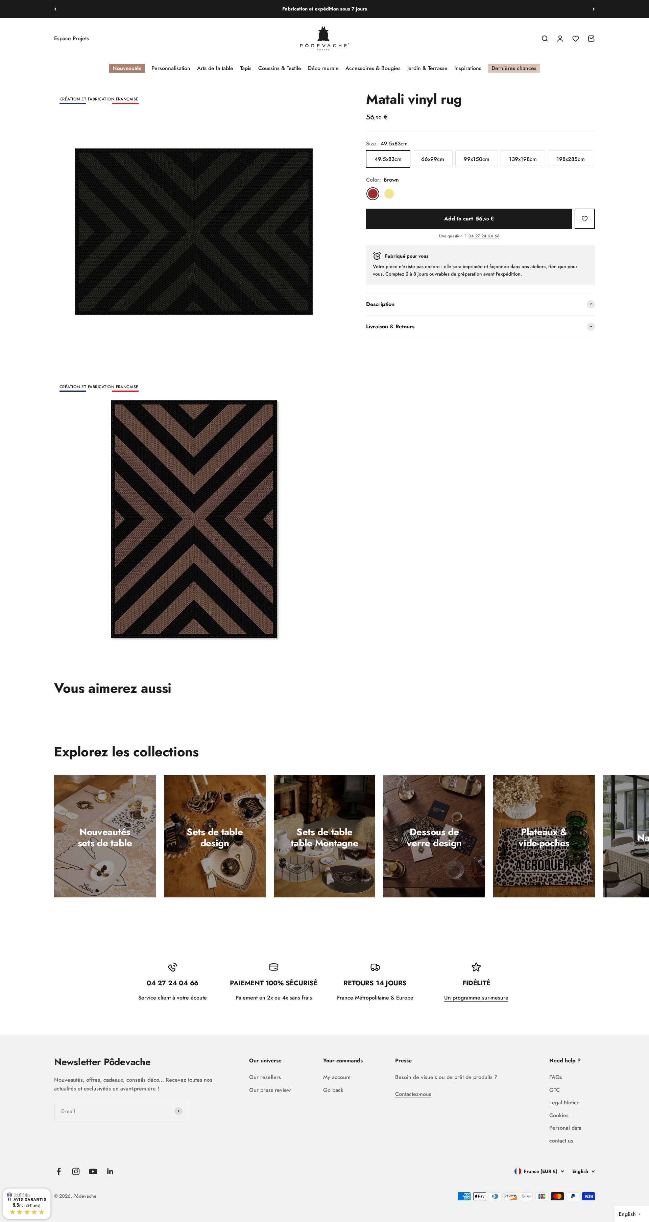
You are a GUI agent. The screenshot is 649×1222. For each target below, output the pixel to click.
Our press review (270, 1090)
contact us (561, 1141)
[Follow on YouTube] (93, 1171)
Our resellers (265, 1077)
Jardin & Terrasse (427, 68)
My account (337, 1077)
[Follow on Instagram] (75, 1171)
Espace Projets (71, 38)
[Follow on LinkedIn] (110, 1171)
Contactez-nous (413, 1094)
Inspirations (467, 68)
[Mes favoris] (585, 219)
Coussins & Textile (279, 68)
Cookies (559, 1115)
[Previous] (55, 9)
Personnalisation (170, 68)
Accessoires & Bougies (373, 68)
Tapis (245, 68)
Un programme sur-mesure (476, 998)
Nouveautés (127, 68)
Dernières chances (513, 68)
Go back (333, 1090)
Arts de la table (215, 68)
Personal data (565, 1128)
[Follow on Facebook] (58, 1171)
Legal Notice (564, 1102)
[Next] (594, 9)
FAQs (555, 1077)
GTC (554, 1090)
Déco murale (323, 68)
